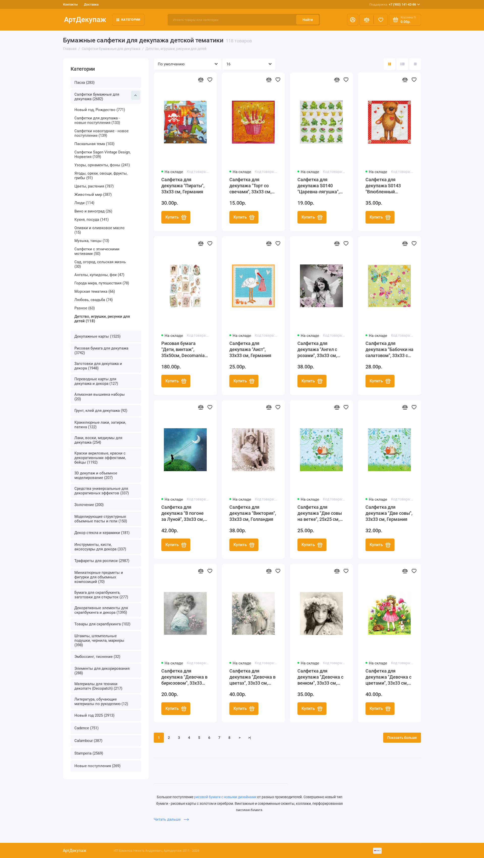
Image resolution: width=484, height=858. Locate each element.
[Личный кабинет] (352, 19)
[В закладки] (209, 79)
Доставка (91, 4)
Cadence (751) (86, 728)
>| (249, 738)
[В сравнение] (200, 79)
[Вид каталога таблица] (415, 64)
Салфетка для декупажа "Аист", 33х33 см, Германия (250, 349)
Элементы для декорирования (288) (102, 670)
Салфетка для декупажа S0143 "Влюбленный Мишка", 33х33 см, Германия (385, 186)
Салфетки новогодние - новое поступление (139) (101, 133)
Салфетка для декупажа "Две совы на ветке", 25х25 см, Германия (319, 513)
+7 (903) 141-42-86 (392, 4)
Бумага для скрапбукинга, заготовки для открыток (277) (101, 594)
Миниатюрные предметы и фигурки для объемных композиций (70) (98, 577)
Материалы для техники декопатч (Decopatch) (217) (98, 686)
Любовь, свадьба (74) (93, 300)
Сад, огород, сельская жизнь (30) (100, 264)
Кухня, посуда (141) (91, 219)
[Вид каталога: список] (402, 64)
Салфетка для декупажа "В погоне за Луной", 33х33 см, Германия (182, 513)
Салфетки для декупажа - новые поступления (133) (97, 120)
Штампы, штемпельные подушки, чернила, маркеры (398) (99, 640)
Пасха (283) (84, 82)
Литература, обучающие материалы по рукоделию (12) (101, 701)
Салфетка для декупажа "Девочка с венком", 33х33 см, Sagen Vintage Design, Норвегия (320, 677)
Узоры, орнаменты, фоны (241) (102, 165)
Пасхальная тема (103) (94, 144)
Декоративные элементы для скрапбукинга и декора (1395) (101, 610)
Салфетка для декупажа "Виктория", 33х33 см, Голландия (252, 513)
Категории (130, 19)
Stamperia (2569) (88, 753)
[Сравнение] (366, 19)
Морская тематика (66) (94, 291)
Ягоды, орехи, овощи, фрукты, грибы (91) (101, 175)
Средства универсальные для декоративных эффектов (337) (101, 490)
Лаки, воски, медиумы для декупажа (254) (98, 440)
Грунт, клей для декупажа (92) (100, 410)
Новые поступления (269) (97, 766)
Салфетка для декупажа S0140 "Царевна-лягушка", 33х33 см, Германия (318, 186)
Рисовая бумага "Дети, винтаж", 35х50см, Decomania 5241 (183, 350)
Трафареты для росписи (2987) (101, 560)
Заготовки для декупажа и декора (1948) (98, 365)
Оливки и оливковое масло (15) (99, 230)
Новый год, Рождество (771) (99, 110)
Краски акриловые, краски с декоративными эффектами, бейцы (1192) (100, 458)
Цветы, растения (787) (94, 186)
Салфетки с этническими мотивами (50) (96, 251)
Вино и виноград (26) (93, 211)
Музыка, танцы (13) (91, 240)
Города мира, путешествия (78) (101, 283)
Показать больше (402, 738)
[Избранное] (380, 19)
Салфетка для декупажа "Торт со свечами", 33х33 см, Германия (250, 186)
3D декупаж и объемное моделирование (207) (95, 475)
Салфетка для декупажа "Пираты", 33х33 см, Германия (182, 185)
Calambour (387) (88, 740)
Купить (172, 217)
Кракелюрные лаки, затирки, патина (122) (100, 424)
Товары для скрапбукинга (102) (102, 624)
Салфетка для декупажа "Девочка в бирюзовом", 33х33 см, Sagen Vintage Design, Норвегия (184, 677)
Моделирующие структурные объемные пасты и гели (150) (100, 518)
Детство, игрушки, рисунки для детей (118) (102, 318)
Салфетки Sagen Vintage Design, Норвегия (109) (102, 154)
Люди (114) (84, 203)
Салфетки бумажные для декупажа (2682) (96, 96)
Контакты (70, 4)
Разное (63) (84, 308)
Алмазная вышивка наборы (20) (99, 396)
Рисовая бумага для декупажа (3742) (101, 350)
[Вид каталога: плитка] (389, 64)
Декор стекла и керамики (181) (102, 532)
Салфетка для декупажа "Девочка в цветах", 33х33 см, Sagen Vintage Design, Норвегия (252, 677)
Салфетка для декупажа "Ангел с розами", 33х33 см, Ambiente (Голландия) (320, 350)
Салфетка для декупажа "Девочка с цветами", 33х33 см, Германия (388, 677)
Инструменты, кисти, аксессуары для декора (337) (100, 546)
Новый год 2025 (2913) (94, 715)
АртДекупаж (85, 19)
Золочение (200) (89, 504)
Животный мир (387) (93, 194)
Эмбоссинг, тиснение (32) (97, 656)
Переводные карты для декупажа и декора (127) (96, 381)
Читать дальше (168, 819)
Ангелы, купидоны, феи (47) (99, 275)
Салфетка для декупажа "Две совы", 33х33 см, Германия (389, 513)
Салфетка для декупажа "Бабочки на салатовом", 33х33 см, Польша (389, 350)
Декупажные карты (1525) (97, 336)
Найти (307, 20)
